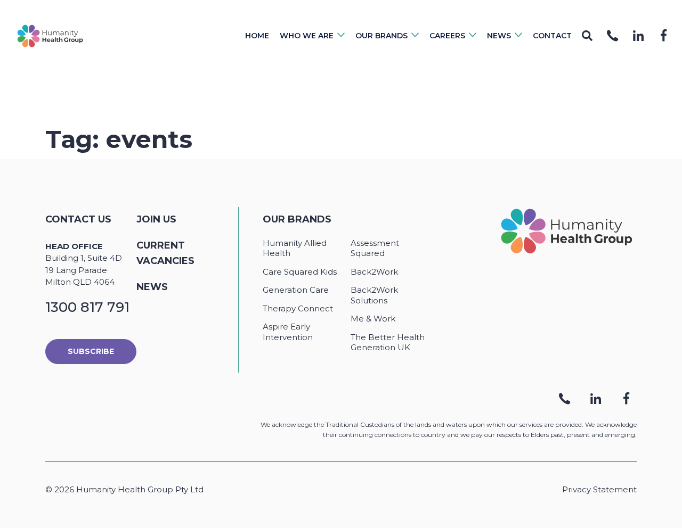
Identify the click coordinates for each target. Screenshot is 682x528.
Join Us (156, 219)
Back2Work (374, 272)
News (152, 287)
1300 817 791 (87, 307)
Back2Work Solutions (374, 295)
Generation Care (296, 290)
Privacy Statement (599, 489)
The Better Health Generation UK (388, 342)
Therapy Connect (298, 308)
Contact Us (78, 219)
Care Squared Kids (300, 272)
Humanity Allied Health (295, 248)
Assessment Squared (375, 248)
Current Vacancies (165, 253)
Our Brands (297, 219)
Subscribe (91, 351)
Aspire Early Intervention (288, 331)
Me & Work (373, 319)
